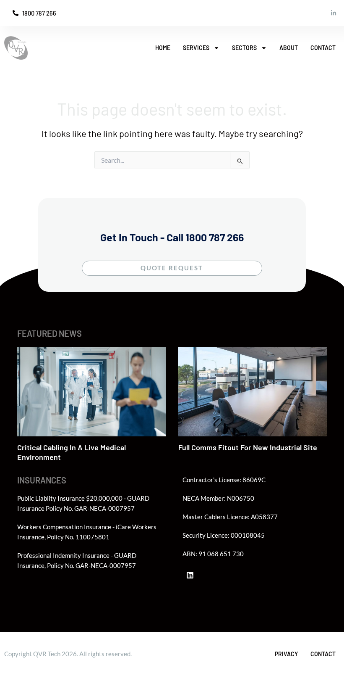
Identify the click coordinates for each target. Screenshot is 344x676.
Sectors (244, 47)
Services (196, 47)
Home (162, 47)
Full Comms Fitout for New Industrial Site (247, 447)
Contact (323, 47)
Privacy (286, 654)
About (288, 47)
